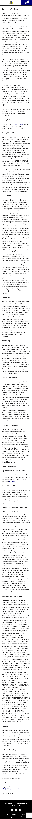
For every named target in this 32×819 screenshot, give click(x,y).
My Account (10, 803)
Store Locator (21, 803)
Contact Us (16, 805)
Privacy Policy (18, 124)
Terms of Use (20, 817)
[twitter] (16, 810)
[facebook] (12, 810)
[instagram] (20, 810)
